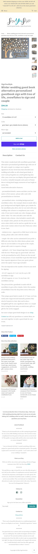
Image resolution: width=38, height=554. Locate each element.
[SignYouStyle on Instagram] (21, 493)
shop (31, 313)
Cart (35, 11)
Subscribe (32, 506)
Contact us (4, 316)
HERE (28, 464)
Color (3, 122)
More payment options (19, 149)
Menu (5, 11)
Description (7, 155)
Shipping (4, 109)
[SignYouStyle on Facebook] (17, 493)
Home (2, 33)
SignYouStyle (23, 550)
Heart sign (4, 130)
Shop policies (19, 515)
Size (2, 114)
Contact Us (20, 155)
